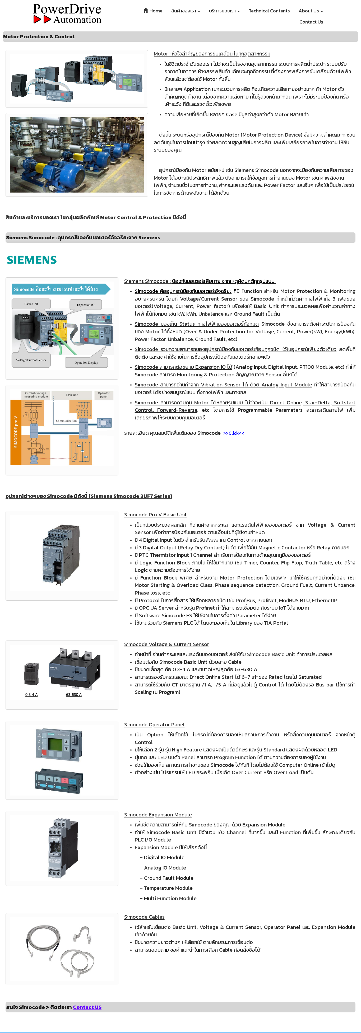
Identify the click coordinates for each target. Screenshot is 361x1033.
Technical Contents (269, 10)
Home (156, 10)
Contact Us (311, 21)
